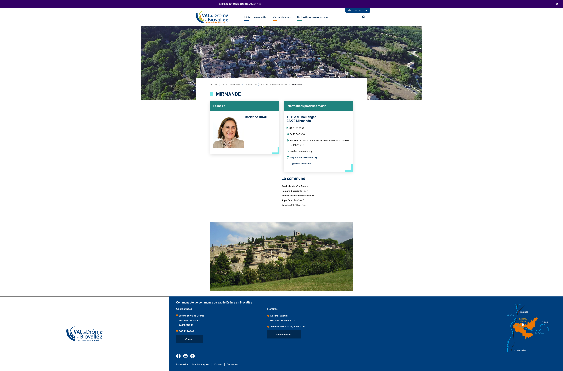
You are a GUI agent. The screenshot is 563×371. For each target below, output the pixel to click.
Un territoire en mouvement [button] (313, 17)
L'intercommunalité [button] (255, 17)
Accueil (213, 84)
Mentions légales (201, 364)
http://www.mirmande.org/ (304, 157)
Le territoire (251, 84)
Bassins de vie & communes (274, 84)
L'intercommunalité (231, 84)
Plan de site (182, 364)
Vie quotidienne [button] (282, 17)
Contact (189, 339)
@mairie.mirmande (301, 163)
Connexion (232, 364)
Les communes (284, 334)
